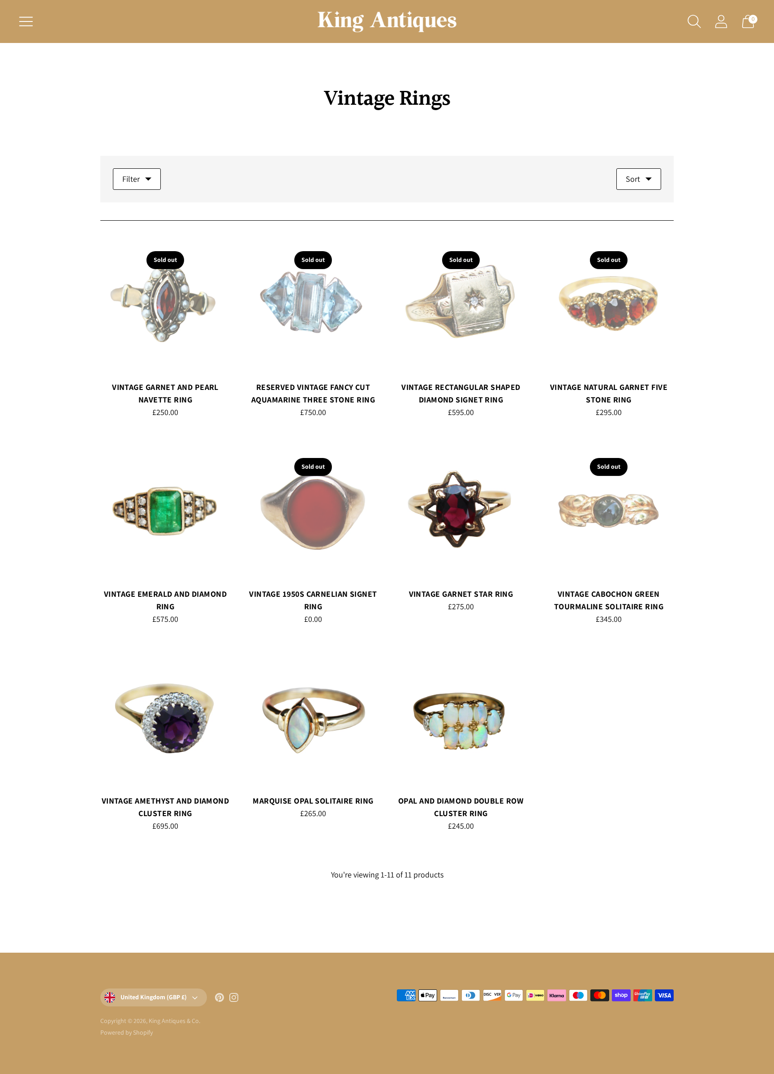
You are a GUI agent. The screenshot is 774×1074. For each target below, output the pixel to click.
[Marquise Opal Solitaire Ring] (313, 717)
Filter (131, 179)
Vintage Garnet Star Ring (461, 594)
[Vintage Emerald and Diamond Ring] (165, 510)
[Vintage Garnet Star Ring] (461, 510)
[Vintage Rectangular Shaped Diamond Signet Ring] (461, 303)
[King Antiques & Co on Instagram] (233, 999)
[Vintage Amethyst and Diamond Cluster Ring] (165, 717)
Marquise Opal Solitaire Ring (313, 801)
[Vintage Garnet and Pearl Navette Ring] (165, 303)
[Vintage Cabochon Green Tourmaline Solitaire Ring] (609, 510)
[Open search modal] (694, 21)
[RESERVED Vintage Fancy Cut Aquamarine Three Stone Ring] (313, 303)
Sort (633, 179)
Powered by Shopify (126, 1032)
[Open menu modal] (26, 21)
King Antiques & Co (174, 1021)
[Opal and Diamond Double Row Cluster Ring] (461, 717)
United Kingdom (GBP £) (153, 997)
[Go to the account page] (721, 21)
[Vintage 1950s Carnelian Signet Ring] (313, 510)
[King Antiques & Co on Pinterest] (219, 999)
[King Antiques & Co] (387, 21)
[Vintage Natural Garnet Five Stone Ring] (609, 303)
